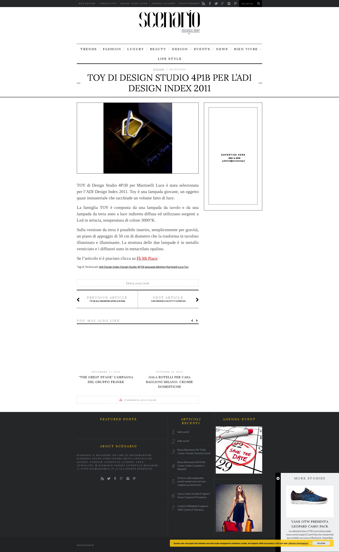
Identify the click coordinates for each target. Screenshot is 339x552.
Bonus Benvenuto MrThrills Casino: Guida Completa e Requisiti (191, 465)
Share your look (134, 3)
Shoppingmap (189, 3)
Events (202, 49)
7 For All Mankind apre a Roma (107, 299)
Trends (89, 49)
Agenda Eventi (164, 3)
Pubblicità (108, 3)
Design (180, 49)
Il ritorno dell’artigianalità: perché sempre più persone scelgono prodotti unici (191, 481)
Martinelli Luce (174, 266)
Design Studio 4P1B (132, 266)
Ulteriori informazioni (298, 543)
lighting (160, 266)
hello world (183, 432)
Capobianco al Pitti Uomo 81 (168, 299)
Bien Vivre (246, 49)
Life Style (170, 59)
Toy (186, 266)
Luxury (135, 49)
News (222, 49)
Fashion (112, 49)
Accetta (321, 543)
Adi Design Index (109, 266)
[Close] (277, 478)
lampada (150, 266)
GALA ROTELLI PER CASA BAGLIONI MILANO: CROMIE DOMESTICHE (169, 382)
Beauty (158, 49)
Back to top (84, 544)
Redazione (87, 3)
